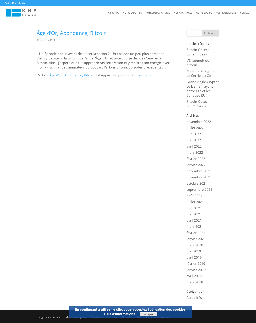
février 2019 (196, 263)
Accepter (148, 314)
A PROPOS (113, 12)
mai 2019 (194, 251)
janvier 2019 (196, 270)
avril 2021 (194, 220)
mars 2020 (195, 245)
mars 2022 (195, 152)
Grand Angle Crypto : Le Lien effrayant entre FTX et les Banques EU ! (203, 89)
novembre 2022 (199, 121)
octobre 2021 (197, 183)
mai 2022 (194, 140)
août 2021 (194, 195)
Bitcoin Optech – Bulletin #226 (199, 103)
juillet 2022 (195, 128)
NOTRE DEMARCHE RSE (157, 12)
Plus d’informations (119, 314)
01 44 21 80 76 (16, 3)
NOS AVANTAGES (183, 12)
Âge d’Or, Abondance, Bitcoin (72, 75)
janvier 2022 (196, 165)
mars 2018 (195, 282)
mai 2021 (194, 214)
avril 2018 (194, 276)
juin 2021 (194, 208)
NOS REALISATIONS (226, 12)
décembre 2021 (199, 171)
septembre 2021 (199, 189)
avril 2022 (194, 146)
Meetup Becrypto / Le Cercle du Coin (201, 73)
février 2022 (196, 158)
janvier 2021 (196, 239)
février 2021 (196, 233)
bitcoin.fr (145, 75)
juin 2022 (194, 134)
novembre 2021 (199, 177)
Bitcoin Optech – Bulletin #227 (199, 51)
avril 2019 (194, 257)
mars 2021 (195, 226)
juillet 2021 (195, 202)
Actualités (194, 297)
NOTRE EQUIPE (204, 12)
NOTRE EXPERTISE (132, 12)
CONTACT (245, 12)
